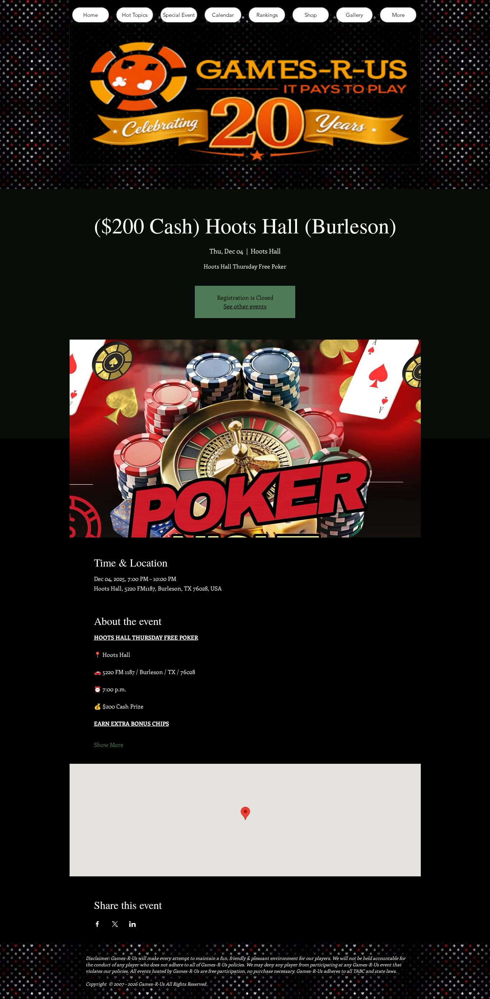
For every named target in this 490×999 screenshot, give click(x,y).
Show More (108, 744)
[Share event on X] (115, 924)
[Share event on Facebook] (97, 924)
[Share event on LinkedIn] (132, 924)
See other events (245, 306)
